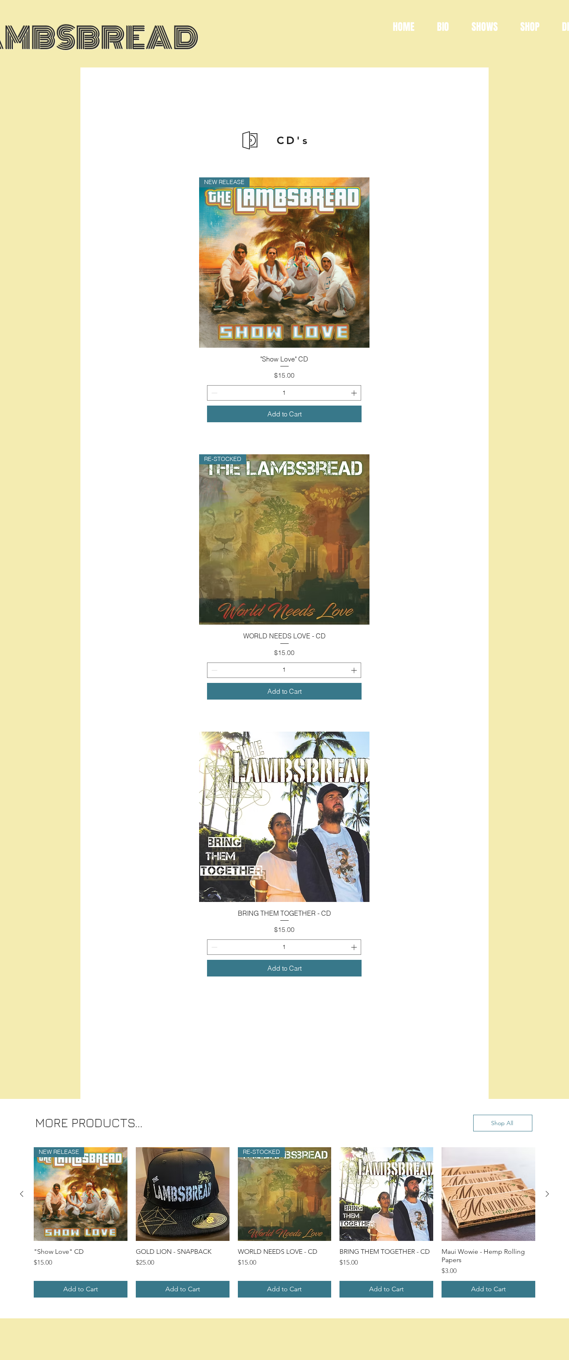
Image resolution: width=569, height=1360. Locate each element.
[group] (284, 1222)
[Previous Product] (22, 1194)
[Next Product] (547, 1194)
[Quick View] (284, 817)
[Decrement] (213, 393)
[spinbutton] (284, 393)
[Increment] (354, 393)
